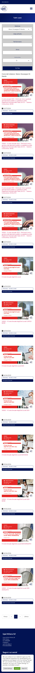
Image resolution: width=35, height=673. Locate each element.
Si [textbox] (22, 60)
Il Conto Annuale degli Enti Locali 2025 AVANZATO (16, 544)
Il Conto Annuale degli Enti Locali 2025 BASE (15, 455)
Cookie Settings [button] (8, 668)
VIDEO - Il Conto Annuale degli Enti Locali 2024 (15, 410)
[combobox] (17, 29)
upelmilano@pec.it (7, 644)
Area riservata (5, 2)
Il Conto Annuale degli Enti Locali (11, 277)
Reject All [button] (24, 668)
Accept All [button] (17, 668)
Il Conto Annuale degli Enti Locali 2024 (13, 366)
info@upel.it (5, 642)
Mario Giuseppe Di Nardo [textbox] (19, 29)
